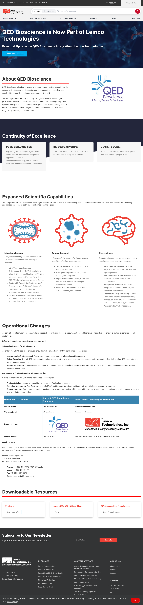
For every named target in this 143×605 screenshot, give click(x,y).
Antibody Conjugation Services (85, 575)
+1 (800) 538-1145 (10, 576)
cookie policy (12, 602)
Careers (113, 573)
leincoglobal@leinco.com (12, 579)
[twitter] (6, 569)
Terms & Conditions (117, 585)
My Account (111, 3)
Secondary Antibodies (46, 587)
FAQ (111, 592)
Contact (113, 570)
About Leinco (115, 566)
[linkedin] (10, 569)
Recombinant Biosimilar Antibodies (50, 573)
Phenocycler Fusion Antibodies (49, 576)
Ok (135, 600)
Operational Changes (14, 54)
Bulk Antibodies (46, 566)
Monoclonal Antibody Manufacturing (87, 579)
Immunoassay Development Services (87, 572)
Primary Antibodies (45, 583)
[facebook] (3, 569)
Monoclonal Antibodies (46, 580)
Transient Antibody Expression (85, 591)
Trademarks (114, 589)
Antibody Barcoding (81, 582)
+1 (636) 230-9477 (10, 573)
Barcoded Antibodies (46, 570)
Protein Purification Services (84, 595)
